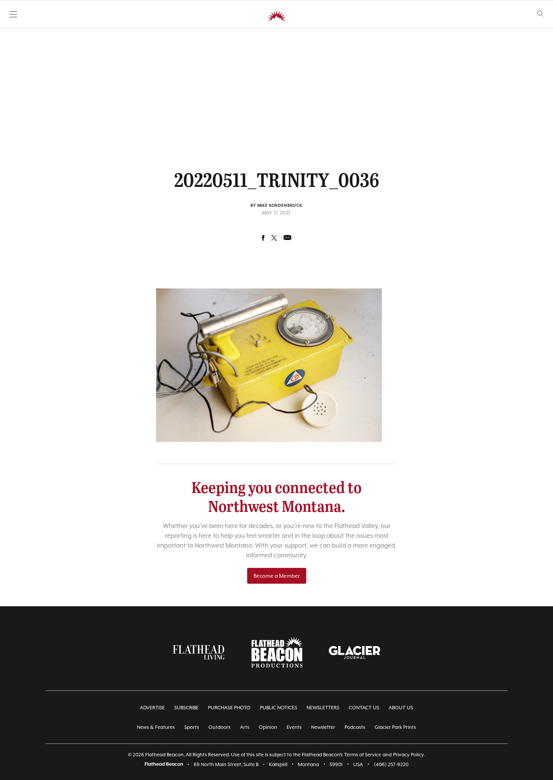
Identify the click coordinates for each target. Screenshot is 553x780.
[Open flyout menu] (13, 14)
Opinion (268, 727)
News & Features (156, 727)
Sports (191, 727)
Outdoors (219, 727)
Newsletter (323, 727)
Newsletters (323, 707)
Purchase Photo (229, 707)
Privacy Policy (408, 754)
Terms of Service (362, 754)
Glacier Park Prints (395, 727)
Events (294, 727)
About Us (401, 707)
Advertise (152, 707)
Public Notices (278, 707)
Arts (244, 727)
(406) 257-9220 (391, 764)
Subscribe (186, 707)
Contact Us (364, 707)
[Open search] (540, 13)
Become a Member (277, 576)
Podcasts (355, 727)
